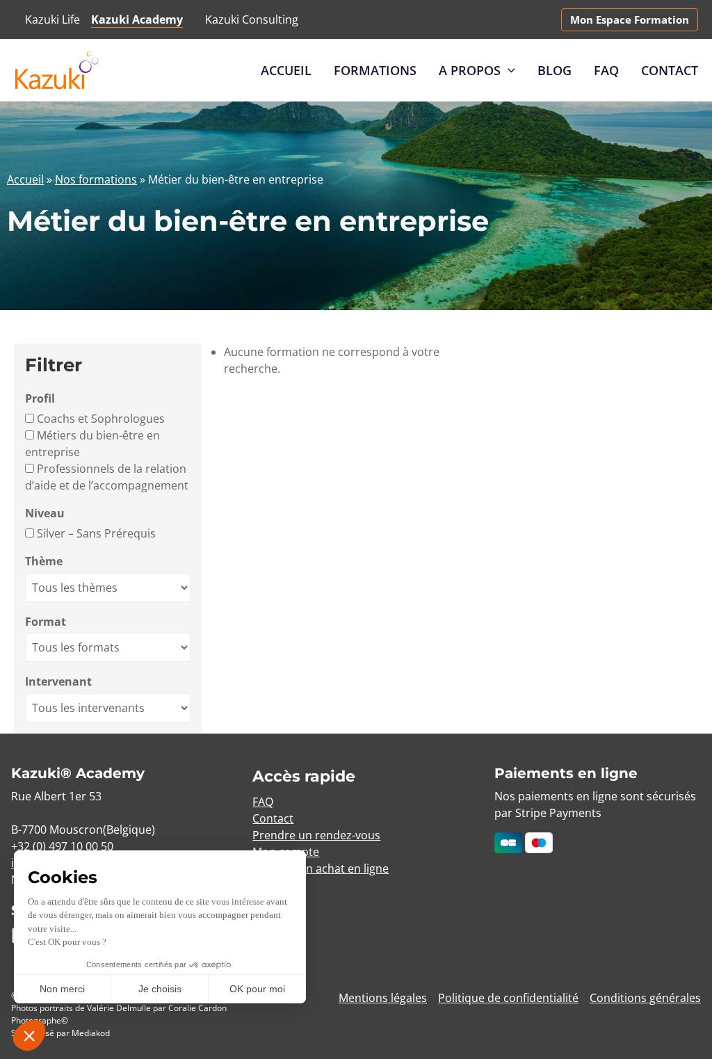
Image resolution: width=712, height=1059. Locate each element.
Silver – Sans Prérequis (95, 533)
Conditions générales (645, 997)
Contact (669, 70)
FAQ (606, 70)
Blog (554, 70)
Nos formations (96, 179)
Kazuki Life (52, 19)
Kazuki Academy (137, 19)
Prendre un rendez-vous (316, 835)
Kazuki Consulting (251, 19)
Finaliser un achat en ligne (320, 868)
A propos (470, 70)
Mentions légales (383, 997)
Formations (375, 70)
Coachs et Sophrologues (99, 418)
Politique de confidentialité (508, 997)
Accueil (286, 70)
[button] (629, 19)
